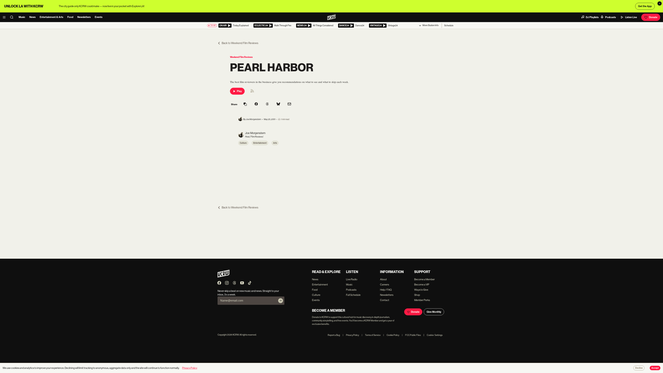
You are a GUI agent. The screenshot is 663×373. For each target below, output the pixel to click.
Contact (384, 300)
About (383, 279)
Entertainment (260, 143)
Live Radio (351, 279)
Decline (639, 368)
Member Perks (422, 300)
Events (98, 17)
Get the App (645, 6)
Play (239, 91)
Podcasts (610, 17)
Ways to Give (421, 289)
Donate (653, 17)
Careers (384, 284)
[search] (13, 17)
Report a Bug (334, 335)
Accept (655, 368)
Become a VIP (421, 284)
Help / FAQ (386, 289)
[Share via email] (289, 104)
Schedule (448, 25)
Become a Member (424, 279)
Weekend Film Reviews (241, 57)
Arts (275, 143)
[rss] (252, 92)
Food (70, 17)
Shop (417, 294)
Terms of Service (371, 335)
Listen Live (631, 17)
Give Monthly (434, 311)
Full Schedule (353, 294)
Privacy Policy (351, 335)
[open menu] (5, 17)
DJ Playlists (592, 17)
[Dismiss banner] (659, 3)
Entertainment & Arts (51, 17)
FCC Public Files (411, 335)
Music (22, 17)
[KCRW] (223, 276)
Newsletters (84, 17)
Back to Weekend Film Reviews (240, 43)
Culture (243, 143)
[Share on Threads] (267, 104)
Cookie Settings (435, 335)
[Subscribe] (280, 300)
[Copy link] (245, 104)
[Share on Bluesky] (278, 104)
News (32, 17)
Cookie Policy (391, 335)
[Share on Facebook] (256, 104)
